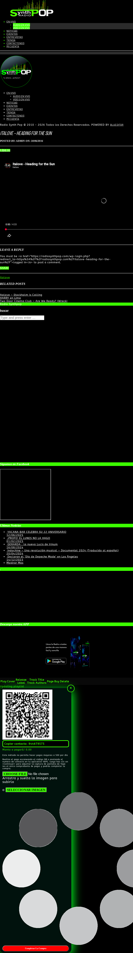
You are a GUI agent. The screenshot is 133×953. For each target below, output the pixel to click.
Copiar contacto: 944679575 (24, 743)
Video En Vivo (21, 27)
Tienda (10, 40)
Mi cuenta (12, 46)
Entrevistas (14, 36)
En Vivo (11, 21)
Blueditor (116, 124)
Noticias (11, 30)
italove (5, 277)
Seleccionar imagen (26, 790)
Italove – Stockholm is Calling (21, 294)
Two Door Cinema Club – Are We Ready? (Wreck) (33, 301)
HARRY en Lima (10, 297)
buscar (4, 310)
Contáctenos (15, 43)
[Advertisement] (24, 418)
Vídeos (5, 150)
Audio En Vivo (21, 24)
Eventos (12, 33)
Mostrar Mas (14, 562)
